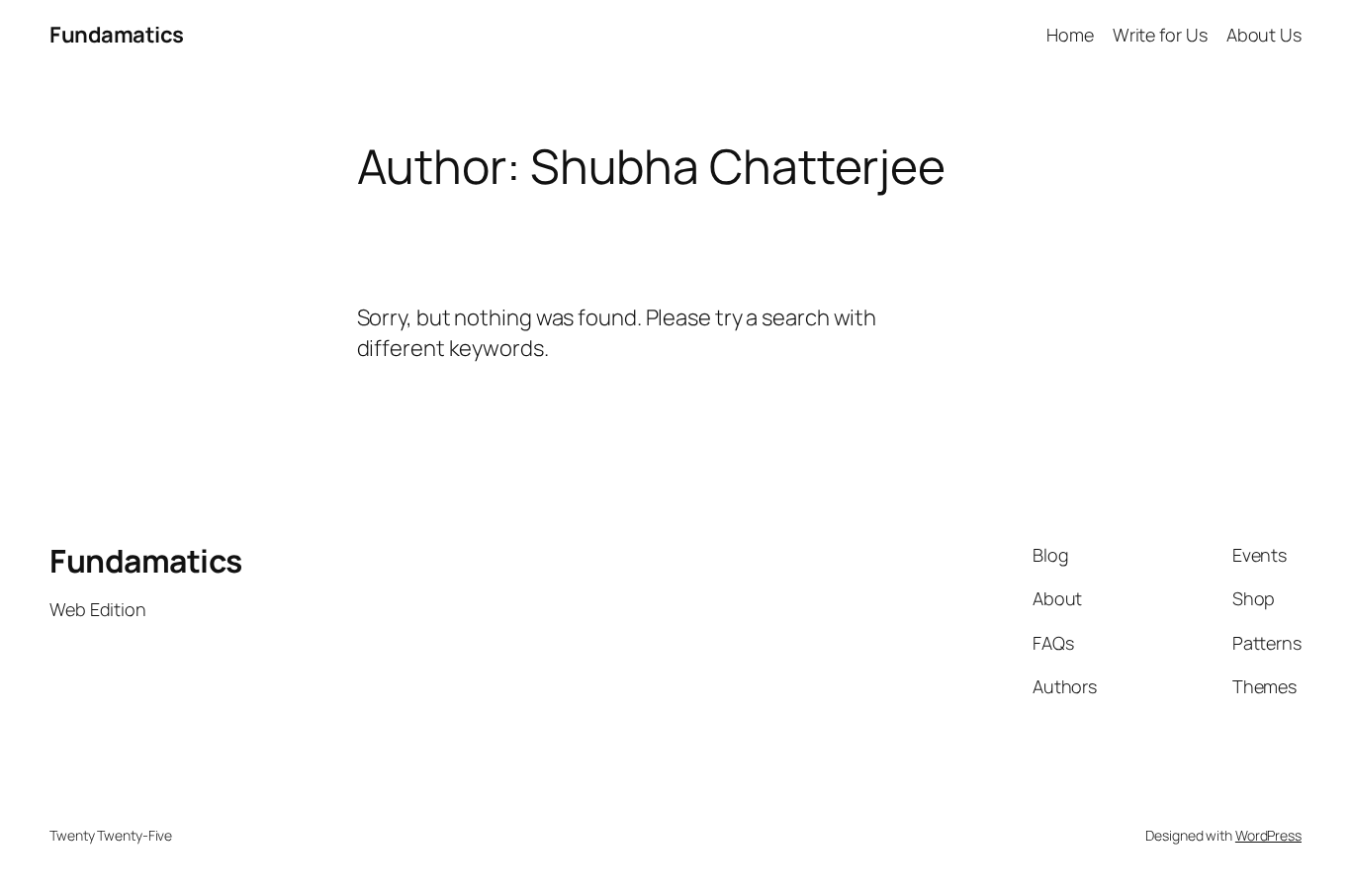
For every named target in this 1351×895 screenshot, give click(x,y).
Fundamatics (116, 34)
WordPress (1268, 835)
